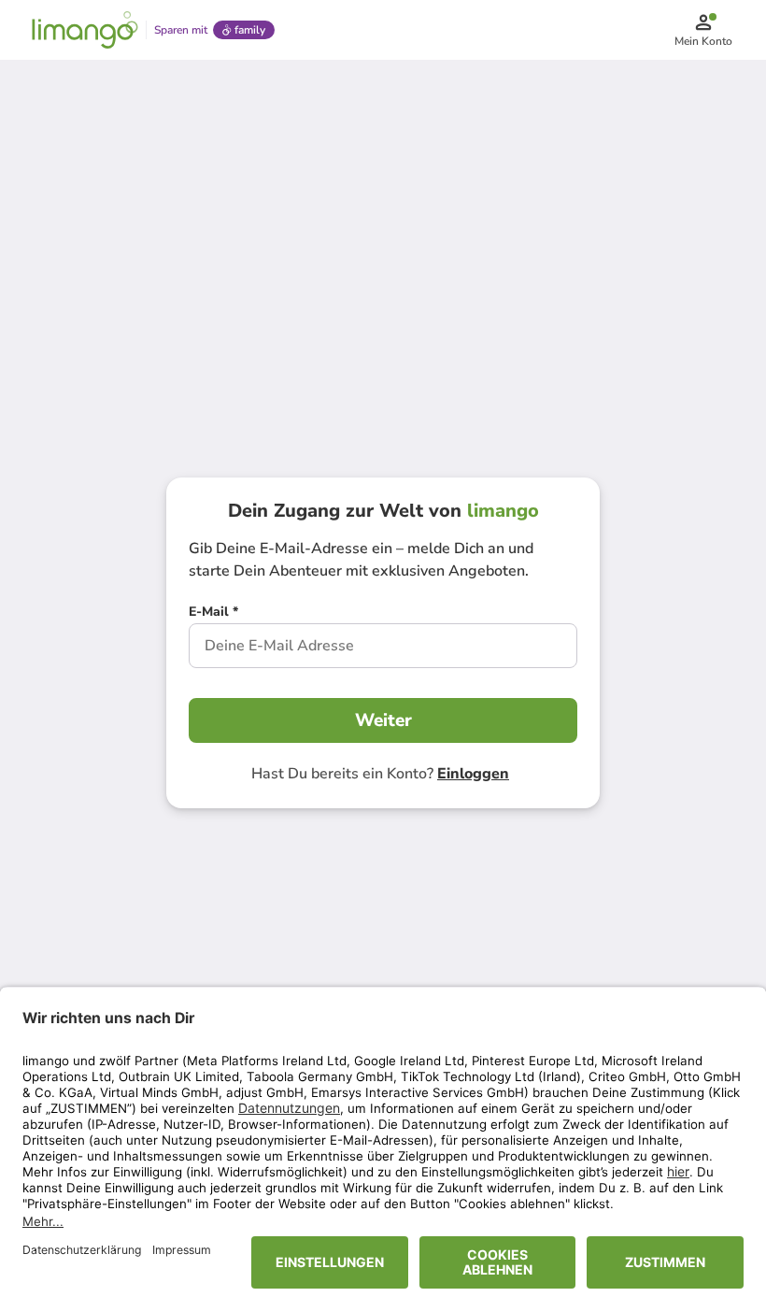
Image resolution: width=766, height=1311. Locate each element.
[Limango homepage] (85, 29)
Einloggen (473, 773)
